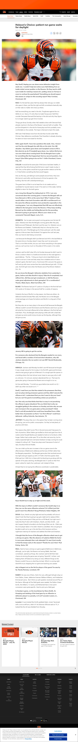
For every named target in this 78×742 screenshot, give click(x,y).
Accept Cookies (58, 738)
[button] (37, 668)
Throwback (34, 690)
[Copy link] (60, 33)
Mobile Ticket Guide (70, 704)
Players (34, 693)
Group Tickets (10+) (70, 699)
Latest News (8, 681)
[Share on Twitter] (54, 34)
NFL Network (21, 712)
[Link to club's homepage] (4, 12)
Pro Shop (59, 695)
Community (8, 690)
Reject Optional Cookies (58, 735)
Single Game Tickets (70, 687)
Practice (34, 688)
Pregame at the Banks (59, 692)
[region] (39, 735)
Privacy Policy (28, 738)
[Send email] (57, 34)
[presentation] (75, 668)
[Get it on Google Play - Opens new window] (44, 721)
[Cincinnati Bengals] (39, 727)
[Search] (60, 12)
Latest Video (21, 681)
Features (21, 705)
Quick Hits (9, 696)
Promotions (47, 696)
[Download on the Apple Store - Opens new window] (33, 720)
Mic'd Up (21, 695)
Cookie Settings (58, 731)
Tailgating (59, 688)
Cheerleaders (34, 698)
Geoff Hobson (24, 32)
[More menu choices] (44, 12)
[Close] (75, 734)
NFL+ (47, 699)
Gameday (34, 685)
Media (9, 684)
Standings (47, 694)
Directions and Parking (59, 707)
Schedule (47, 681)
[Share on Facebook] (51, 34)
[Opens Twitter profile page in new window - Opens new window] (22, 36)
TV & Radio (47, 684)
